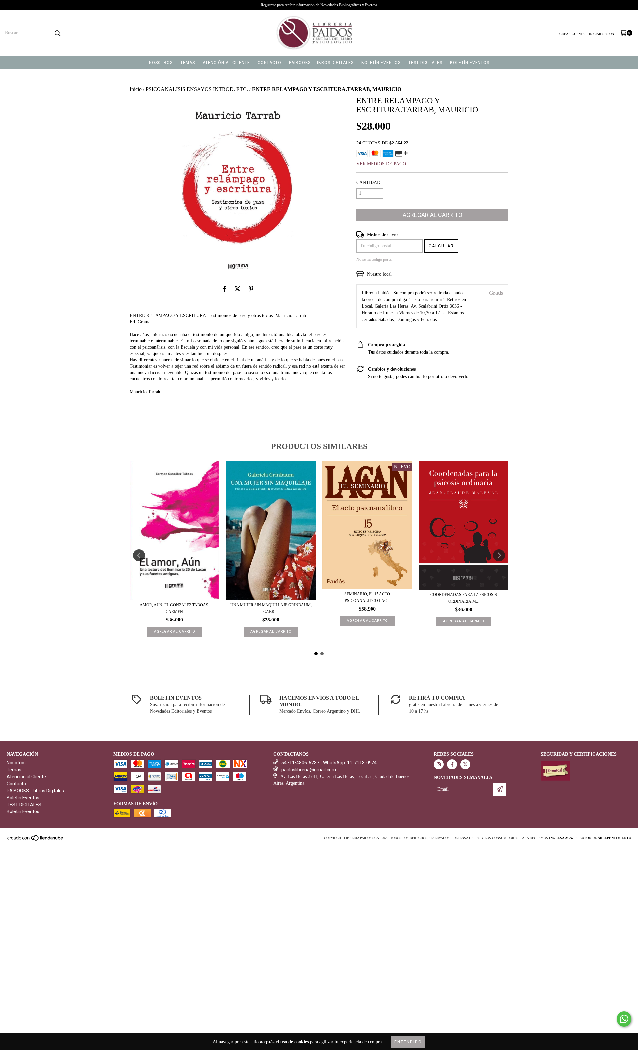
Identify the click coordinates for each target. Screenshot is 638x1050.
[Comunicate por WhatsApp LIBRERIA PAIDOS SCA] (624, 1019)
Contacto (269, 62)
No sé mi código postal (374, 259)
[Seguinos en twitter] (465, 764)
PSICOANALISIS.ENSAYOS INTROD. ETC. (197, 89)
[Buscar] (57, 33)
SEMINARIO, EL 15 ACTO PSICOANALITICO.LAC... (367, 597)
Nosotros (161, 62)
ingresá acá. (561, 838)
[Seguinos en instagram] (439, 764)
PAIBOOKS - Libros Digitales (321, 62)
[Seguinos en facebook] (452, 764)
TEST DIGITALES (425, 62)
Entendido (408, 1042)
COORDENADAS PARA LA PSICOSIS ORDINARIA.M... (463, 598)
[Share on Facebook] (224, 289)
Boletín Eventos (381, 62)
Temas (187, 62)
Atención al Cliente (226, 62)
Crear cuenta (572, 34)
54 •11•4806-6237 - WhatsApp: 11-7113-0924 (329, 762)
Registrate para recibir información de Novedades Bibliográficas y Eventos (319, 5)
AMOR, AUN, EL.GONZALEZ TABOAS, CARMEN (174, 608)
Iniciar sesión (601, 34)
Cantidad (368, 182)
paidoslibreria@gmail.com (308, 769)
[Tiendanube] (36, 840)
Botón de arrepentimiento (605, 838)
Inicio (136, 89)
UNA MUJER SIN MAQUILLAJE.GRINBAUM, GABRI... (271, 608)
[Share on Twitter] (237, 289)
